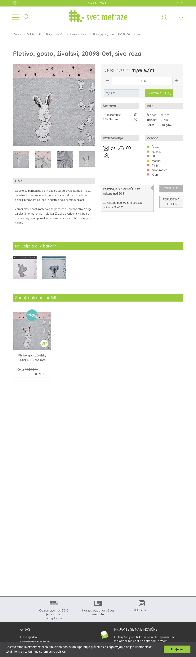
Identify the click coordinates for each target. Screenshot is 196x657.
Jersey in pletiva (78, 34)
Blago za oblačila (55, 34)
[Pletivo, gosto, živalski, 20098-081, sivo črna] (25, 270)
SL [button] (179, 3)
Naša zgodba (28, 637)
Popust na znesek (171, 201)
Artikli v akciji (34, 34)
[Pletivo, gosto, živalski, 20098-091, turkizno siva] (54, 270)
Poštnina (171, 188)
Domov (17, 34)
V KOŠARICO (157, 93)
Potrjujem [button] (177, 649)
